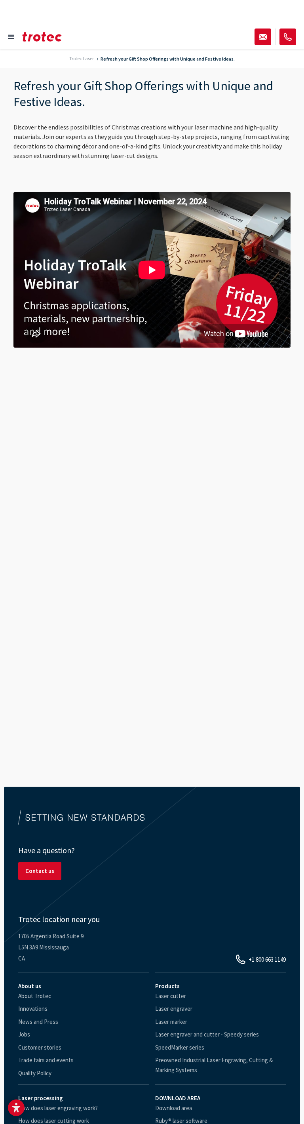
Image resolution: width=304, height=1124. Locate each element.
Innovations (33, 1008)
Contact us (39, 871)
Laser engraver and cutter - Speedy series (207, 1034)
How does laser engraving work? (58, 1108)
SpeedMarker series (179, 1047)
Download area (173, 1108)
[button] (16, 1107)
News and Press (38, 1021)
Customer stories (39, 1047)
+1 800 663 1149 (267, 959)
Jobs (24, 1034)
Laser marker (171, 1021)
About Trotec (34, 996)
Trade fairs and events (46, 1060)
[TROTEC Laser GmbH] (42, 37)
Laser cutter (170, 996)
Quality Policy (34, 1073)
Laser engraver (173, 1008)
